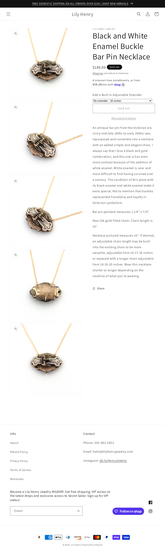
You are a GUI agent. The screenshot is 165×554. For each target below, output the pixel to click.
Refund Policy (19, 452)
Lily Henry (76, 544)
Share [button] (101, 288)
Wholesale (17, 479)
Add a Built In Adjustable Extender (117, 95)
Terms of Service (20, 470)
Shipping (98, 73)
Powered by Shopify (92, 544)
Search (14, 443)
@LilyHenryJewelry (113, 460)
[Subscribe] (77, 511)
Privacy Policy (19, 461)
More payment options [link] (123, 118)
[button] (8, 14)
